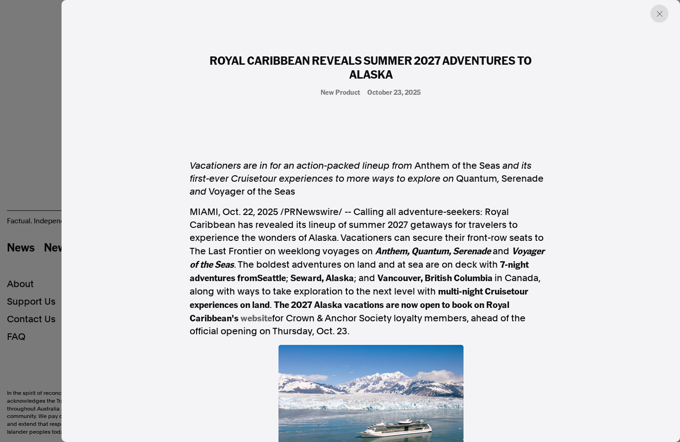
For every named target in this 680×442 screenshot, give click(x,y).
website (256, 318)
